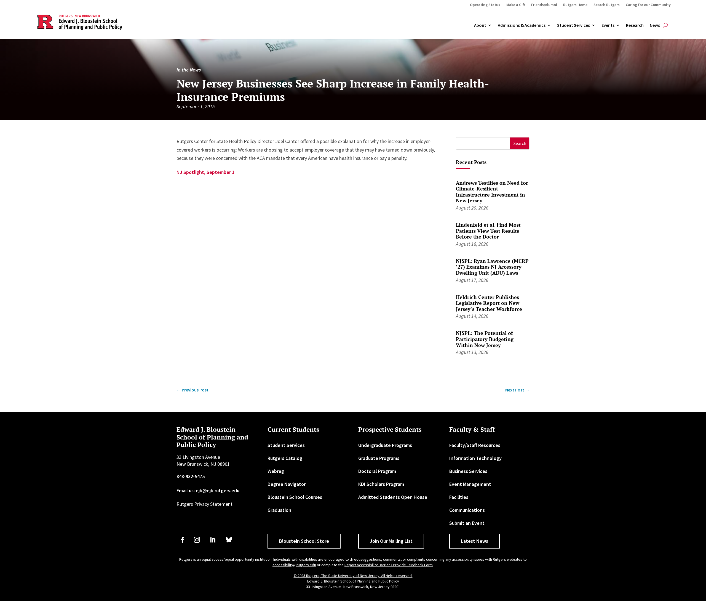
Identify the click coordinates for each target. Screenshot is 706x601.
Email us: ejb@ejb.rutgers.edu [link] (207, 490)
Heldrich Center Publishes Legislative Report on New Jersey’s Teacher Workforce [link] (489, 303)
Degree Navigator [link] (287, 484)
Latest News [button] (474, 541)
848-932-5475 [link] (190, 476)
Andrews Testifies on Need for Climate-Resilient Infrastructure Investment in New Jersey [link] (492, 191)
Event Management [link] (470, 484)
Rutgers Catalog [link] (285, 458)
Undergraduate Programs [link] (385, 445)
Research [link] (635, 25)
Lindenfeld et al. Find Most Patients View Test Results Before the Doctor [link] (488, 230)
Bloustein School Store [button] (304, 541)
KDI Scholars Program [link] (381, 484)
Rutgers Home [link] (575, 5)
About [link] (480, 25)
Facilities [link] (458, 497)
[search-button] (665, 25)
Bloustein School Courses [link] (295, 497)
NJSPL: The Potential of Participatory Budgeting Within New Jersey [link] (485, 339)
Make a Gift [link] (515, 5)
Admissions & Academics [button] (521, 25)
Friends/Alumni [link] (544, 5)
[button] (519, 143)
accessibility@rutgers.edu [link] (294, 564)
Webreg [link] (276, 471)
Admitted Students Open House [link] (392, 497)
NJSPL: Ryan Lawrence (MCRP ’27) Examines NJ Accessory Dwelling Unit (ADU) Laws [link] (492, 267)
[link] (192, 390)
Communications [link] (467, 510)
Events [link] (607, 25)
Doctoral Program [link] (377, 471)
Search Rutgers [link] (606, 5)
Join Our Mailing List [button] (391, 541)
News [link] (655, 25)
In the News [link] (188, 70)
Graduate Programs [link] (378, 458)
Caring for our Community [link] (648, 5)
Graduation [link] (279, 510)
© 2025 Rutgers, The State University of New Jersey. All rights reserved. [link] (353, 575)
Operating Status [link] (485, 5)
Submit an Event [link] (467, 523)
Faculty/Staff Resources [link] (474, 445)
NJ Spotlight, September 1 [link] (205, 172)
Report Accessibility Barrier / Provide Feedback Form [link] (388, 564)
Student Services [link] (573, 25)
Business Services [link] (468, 471)
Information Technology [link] (475, 458)
